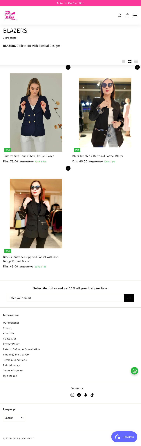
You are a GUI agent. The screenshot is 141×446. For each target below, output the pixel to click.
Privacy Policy (11, 344)
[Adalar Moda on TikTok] (92, 395)
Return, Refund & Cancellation (21, 349)
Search (7, 328)
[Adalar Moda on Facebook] (79, 395)
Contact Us (10, 338)
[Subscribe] (129, 298)
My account (10, 375)
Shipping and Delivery (16, 354)
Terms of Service (13, 370)
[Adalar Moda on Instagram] (72, 395)
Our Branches (11, 322)
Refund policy (11, 365)
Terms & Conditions (15, 359)
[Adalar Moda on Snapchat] (86, 395)
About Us (8, 333)
